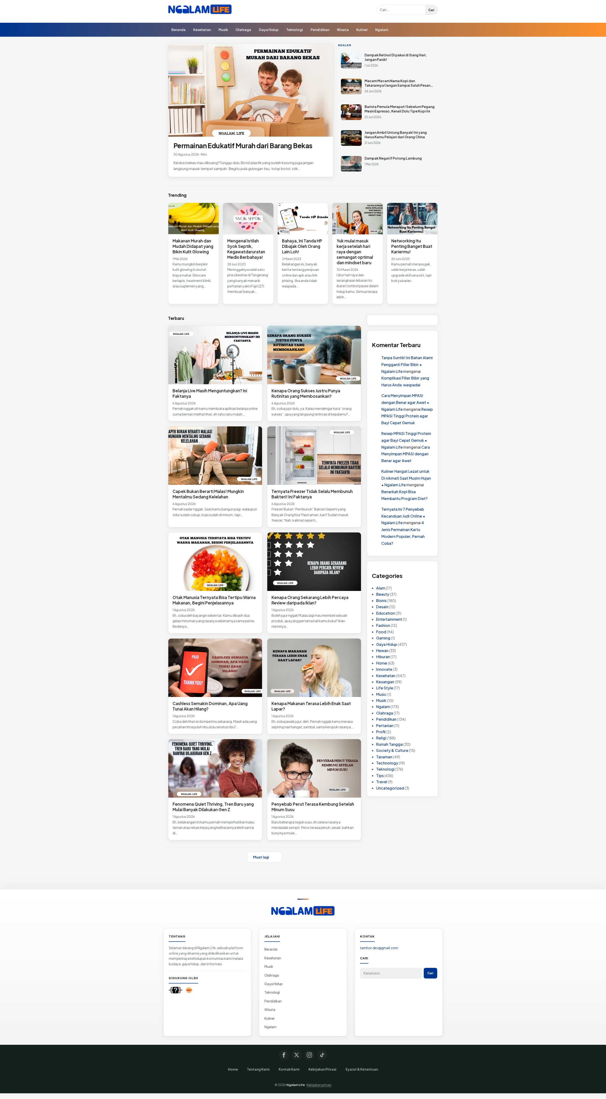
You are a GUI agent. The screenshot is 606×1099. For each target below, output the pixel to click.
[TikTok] (322, 1055)
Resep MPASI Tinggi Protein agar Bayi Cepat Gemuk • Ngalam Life (406, 440)
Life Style (384, 688)
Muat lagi (261, 857)
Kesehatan (202, 29)
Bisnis (381, 600)
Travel (381, 781)
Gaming (383, 638)
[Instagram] (309, 1055)
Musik (223, 29)
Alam (380, 588)
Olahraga (243, 29)
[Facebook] (284, 1055)
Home (381, 663)
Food (381, 631)
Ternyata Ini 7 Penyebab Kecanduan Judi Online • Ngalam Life (403, 516)
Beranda (178, 29)
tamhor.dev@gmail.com (379, 948)
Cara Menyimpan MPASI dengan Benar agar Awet (405, 454)
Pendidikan (320, 29)
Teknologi (294, 29)
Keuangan (385, 681)
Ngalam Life (295, 1085)
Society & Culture (392, 750)
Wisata (343, 29)
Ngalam (381, 29)
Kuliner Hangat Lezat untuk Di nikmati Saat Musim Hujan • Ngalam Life (406, 478)
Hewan (382, 650)
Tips (380, 775)
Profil (381, 731)
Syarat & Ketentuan (361, 1069)
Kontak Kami (289, 1069)
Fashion (383, 625)
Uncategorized (390, 788)
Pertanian (384, 725)
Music (381, 694)
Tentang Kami (258, 1069)
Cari (431, 10)
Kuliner (362, 29)
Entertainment (389, 619)
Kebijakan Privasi (322, 1069)
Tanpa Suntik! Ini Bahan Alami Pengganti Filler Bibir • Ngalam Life (407, 364)
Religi (381, 738)
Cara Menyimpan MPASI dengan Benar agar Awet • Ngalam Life (405, 402)
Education (385, 613)
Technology (387, 762)
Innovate (384, 669)
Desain (382, 606)
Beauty (382, 594)
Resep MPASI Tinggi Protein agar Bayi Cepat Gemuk (407, 416)
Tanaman (384, 756)
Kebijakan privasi (319, 1085)
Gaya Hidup (269, 29)
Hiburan (383, 656)
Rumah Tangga (389, 744)
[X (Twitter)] (296, 1055)
